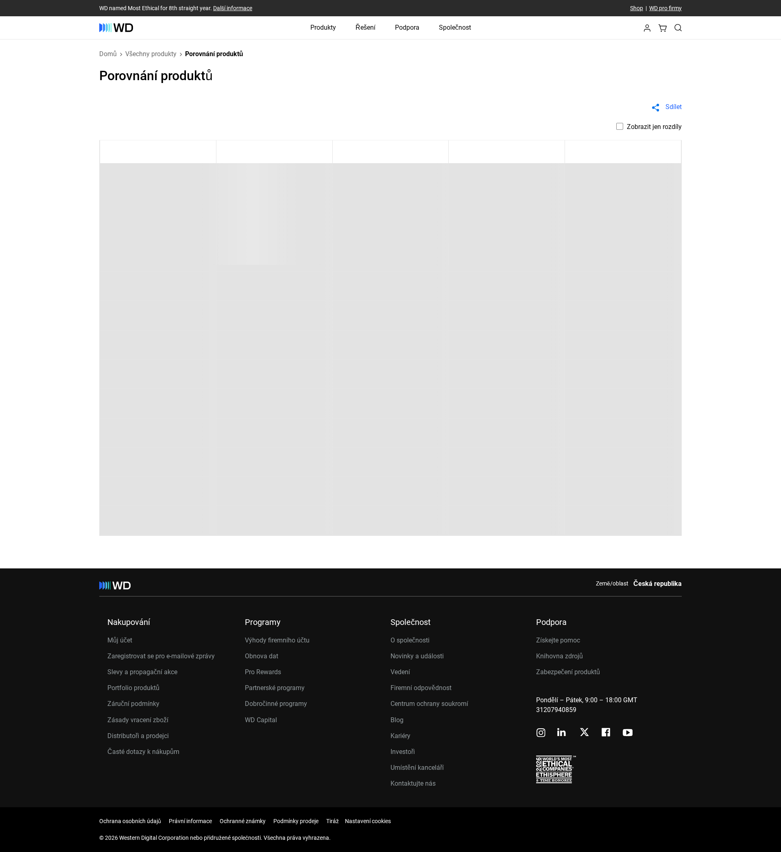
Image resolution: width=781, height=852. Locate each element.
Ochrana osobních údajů (130, 821)
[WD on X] (584, 732)
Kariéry (400, 736)
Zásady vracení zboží (137, 720)
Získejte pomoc (558, 640)
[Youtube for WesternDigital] (628, 733)
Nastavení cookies (368, 821)
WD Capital (261, 720)
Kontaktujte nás (413, 783)
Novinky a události (417, 656)
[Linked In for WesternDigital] (562, 733)
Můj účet (119, 640)
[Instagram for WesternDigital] (541, 733)
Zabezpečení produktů (568, 672)
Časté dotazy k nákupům (143, 752)
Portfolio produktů (133, 688)
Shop (636, 8)
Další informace (232, 8)
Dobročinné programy (276, 704)
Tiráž (332, 821)
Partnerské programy (275, 688)
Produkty (323, 27)
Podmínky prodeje (296, 821)
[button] (647, 30)
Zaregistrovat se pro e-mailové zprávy (161, 656)
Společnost (455, 27)
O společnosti (410, 640)
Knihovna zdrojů (559, 656)
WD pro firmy (665, 8)
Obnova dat (261, 656)
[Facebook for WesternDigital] (606, 733)
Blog (397, 720)
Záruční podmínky (133, 704)
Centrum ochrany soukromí (429, 704)
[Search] (678, 27)
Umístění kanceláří (417, 767)
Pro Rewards (263, 672)
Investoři (402, 752)
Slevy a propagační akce (142, 672)
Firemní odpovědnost (421, 688)
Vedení (400, 672)
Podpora (407, 27)
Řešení (365, 27)
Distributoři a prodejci (138, 736)
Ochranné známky (243, 821)
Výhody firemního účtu (277, 640)
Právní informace (190, 821)
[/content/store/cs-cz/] (116, 27)
